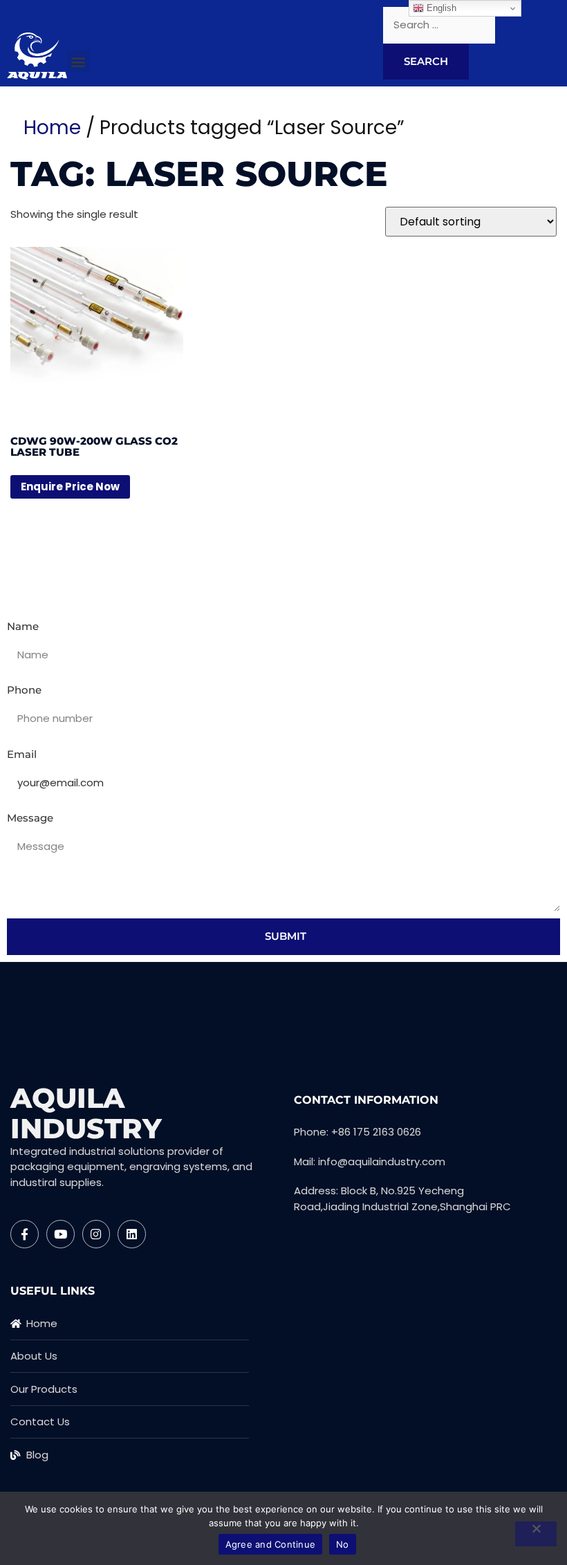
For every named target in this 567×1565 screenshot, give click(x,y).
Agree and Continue (270, 1544)
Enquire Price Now (70, 486)
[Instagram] (96, 1234)
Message (30, 817)
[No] (536, 1533)
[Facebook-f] (24, 1234)
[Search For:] (439, 25)
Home (52, 127)
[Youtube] (60, 1234)
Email (22, 754)
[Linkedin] (132, 1234)
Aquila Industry (86, 1113)
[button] (78, 61)
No (342, 1544)
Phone (24, 689)
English (440, 8)
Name (23, 626)
